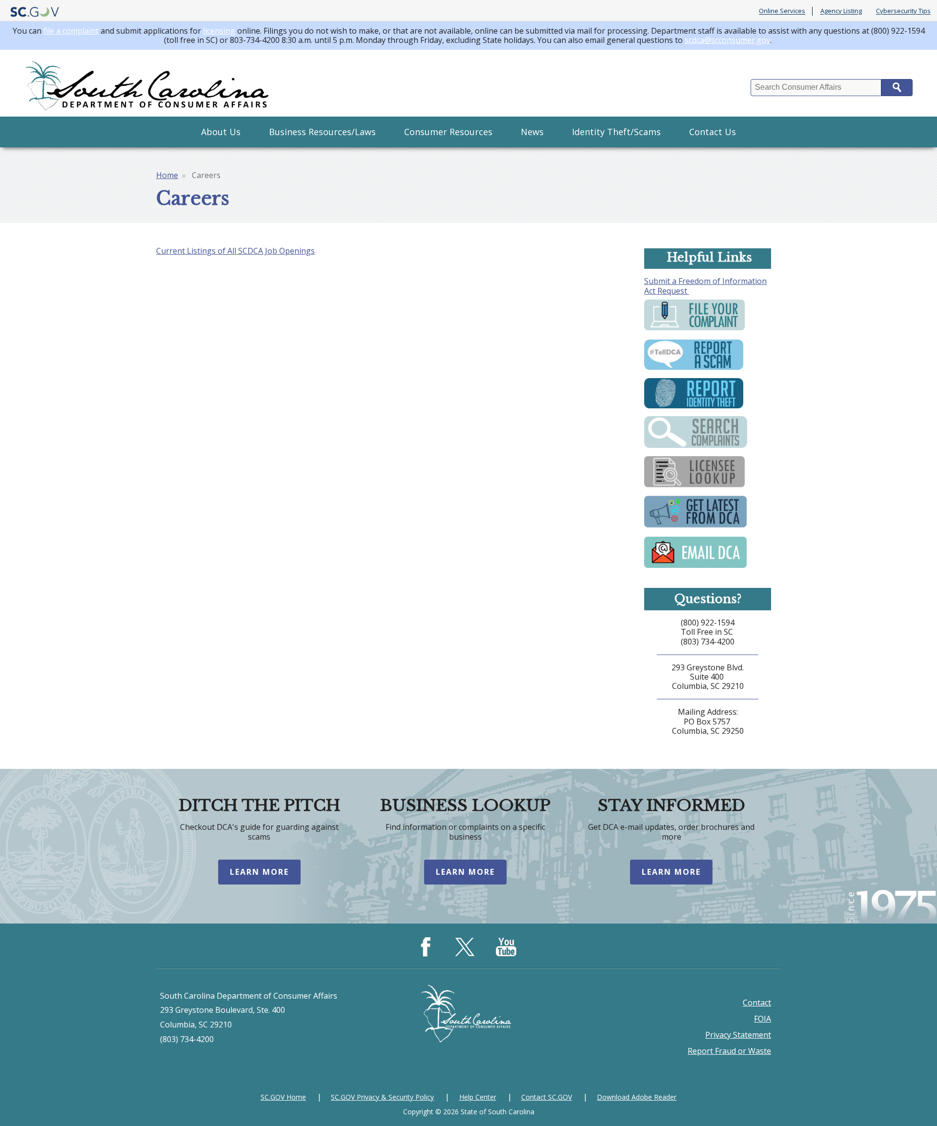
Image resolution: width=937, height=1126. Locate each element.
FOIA (762, 1018)
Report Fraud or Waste (729, 1051)
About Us (221, 132)
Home (167, 175)
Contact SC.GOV (546, 1097)
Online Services (782, 11)
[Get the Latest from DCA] (695, 527)
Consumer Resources (448, 132)
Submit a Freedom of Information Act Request (705, 286)
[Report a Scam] (693, 368)
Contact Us (712, 132)
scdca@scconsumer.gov (727, 40)
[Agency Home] (148, 83)
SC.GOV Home (283, 1097)
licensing (219, 30)
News (532, 132)
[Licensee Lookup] (694, 487)
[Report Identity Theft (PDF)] (693, 407)
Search (897, 87)
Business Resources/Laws (322, 132)
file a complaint (71, 30)
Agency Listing (841, 11)
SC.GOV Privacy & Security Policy (382, 1097)
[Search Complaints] (695, 447)
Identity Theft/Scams (616, 132)
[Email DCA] (695, 567)
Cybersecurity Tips (903, 11)
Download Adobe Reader (636, 1097)
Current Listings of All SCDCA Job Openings (235, 250)
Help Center (477, 1097)
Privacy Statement (738, 1034)
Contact (757, 1002)
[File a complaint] (694, 330)
